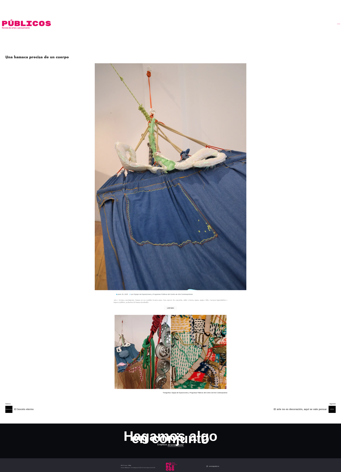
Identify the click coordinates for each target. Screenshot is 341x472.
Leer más (170, 308)
